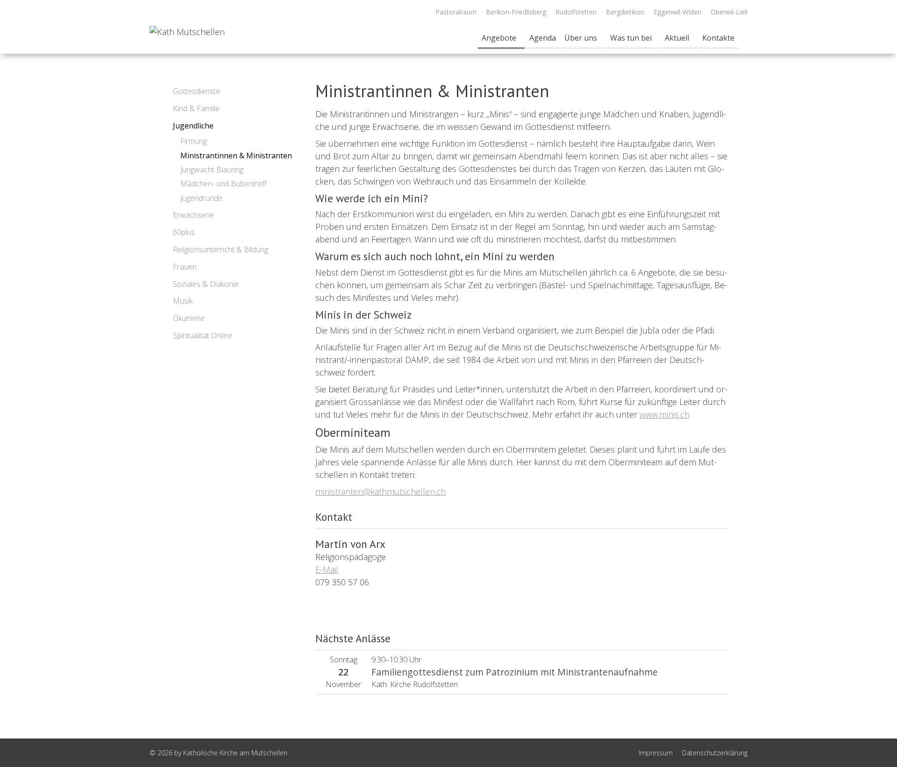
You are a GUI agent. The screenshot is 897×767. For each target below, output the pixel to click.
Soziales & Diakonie (206, 284)
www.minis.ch (665, 414)
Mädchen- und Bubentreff (223, 183)
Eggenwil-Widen (677, 11)
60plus (184, 232)
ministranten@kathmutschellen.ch (380, 491)
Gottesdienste (196, 91)
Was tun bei (631, 38)
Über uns (580, 38)
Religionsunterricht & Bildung (220, 249)
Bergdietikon (625, 11)
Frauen (185, 267)
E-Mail (326, 569)
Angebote (499, 38)
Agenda (542, 38)
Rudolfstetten (576, 11)
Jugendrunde (201, 198)
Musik (182, 301)
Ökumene (189, 318)
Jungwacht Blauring (211, 169)
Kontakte (718, 38)
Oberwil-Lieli (729, 11)
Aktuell (677, 38)
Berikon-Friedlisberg (516, 11)
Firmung (193, 141)
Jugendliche (193, 126)
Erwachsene (193, 215)
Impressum (656, 752)
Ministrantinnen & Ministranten (236, 155)
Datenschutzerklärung (715, 752)
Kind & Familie (196, 108)
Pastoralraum (456, 11)
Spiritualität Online (202, 335)
